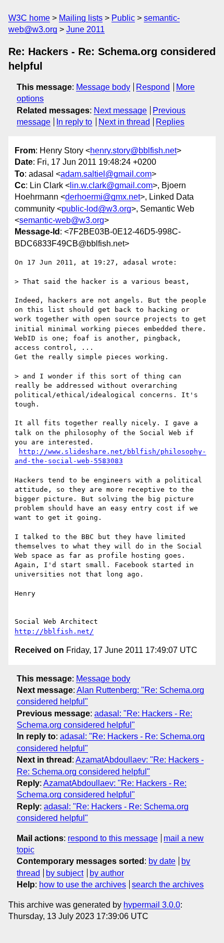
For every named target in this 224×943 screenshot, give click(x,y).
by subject (64, 873)
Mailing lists (81, 18)
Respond (153, 87)
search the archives (168, 884)
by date (162, 861)
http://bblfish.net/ (54, 631)
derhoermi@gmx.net (102, 196)
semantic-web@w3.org (61, 220)
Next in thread (124, 121)
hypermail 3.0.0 (151, 904)
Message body (103, 87)
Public (123, 18)
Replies (170, 121)
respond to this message (113, 838)
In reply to (74, 121)
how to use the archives (82, 884)
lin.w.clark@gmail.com (111, 185)
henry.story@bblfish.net (133, 150)
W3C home (29, 18)
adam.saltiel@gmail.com (106, 173)
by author (107, 873)
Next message (120, 110)
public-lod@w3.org (96, 208)
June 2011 (85, 29)
